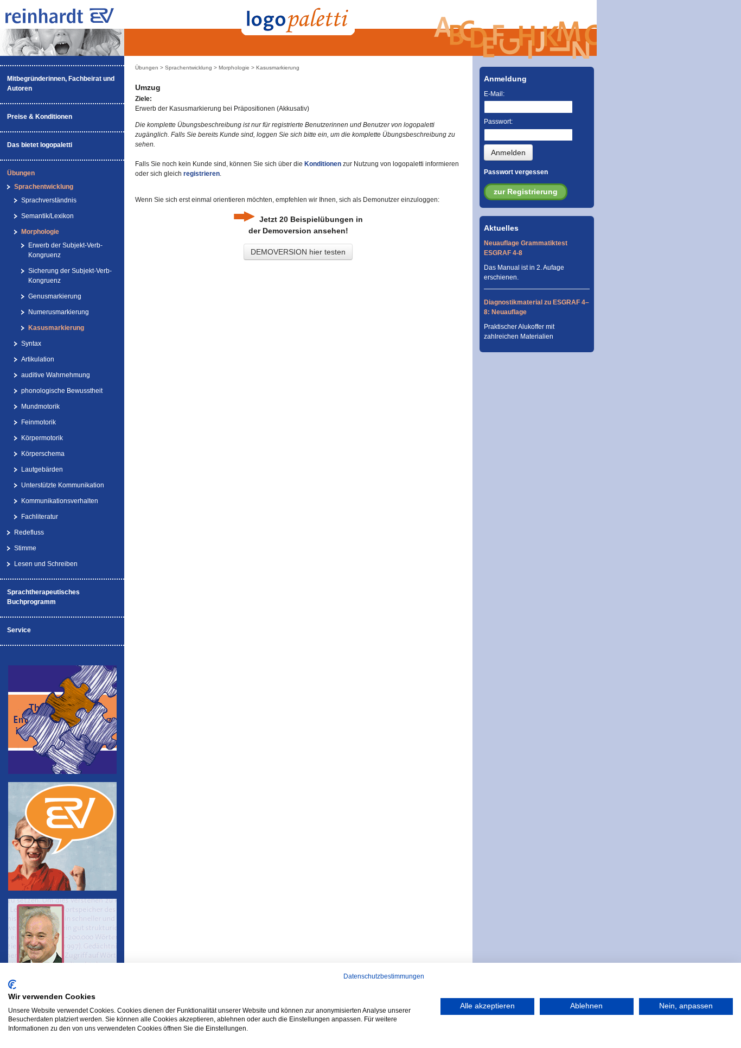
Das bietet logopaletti (39, 145)
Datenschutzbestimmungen (383, 976)
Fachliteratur (39, 516)
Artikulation (37, 359)
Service (19, 630)
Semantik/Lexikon (47, 216)
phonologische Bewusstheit (62, 391)
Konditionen (322, 164)
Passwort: (498, 121)
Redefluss (29, 532)
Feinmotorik (38, 422)
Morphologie (40, 232)
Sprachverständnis (48, 200)
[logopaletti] (70, 21)
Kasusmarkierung (56, 328)
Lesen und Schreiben (46, 564)
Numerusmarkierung (58, 312)
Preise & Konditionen (39, 116)
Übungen (21, 173)
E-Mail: (494, 94)
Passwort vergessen (516, 172)
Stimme (25, 548)
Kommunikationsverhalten (59, 501)
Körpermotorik (42, 438)
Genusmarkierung (54, 296)
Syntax (31, 343)
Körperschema (43, 454)
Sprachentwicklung (43, 186)
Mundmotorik (40, 406)
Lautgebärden (42, 469)
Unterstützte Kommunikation (62, 485)
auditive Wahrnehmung (55, 375)
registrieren (201, 173)
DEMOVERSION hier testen (298, 251)
